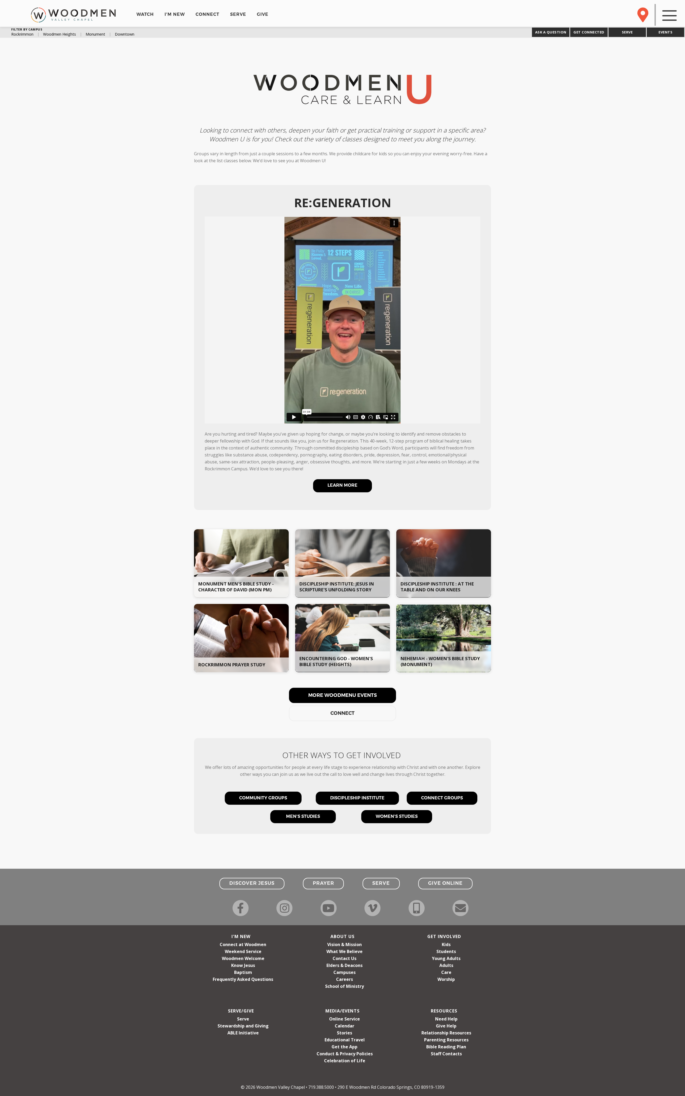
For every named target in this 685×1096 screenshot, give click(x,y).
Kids (446, 944)
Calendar (344, 1026)
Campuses (344, 972)
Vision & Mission (344, 944)
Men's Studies (303, 816)
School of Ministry (344, 986)
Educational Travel (345, 1040)
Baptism (243, 972)
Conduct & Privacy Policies (345, 1054)
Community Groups (263, 797)
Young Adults (446, 958)
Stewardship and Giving (243, 1026)
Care (446, 972)
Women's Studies (397, 816)
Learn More (342, 485)
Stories (344, 1033)
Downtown (124, 34)
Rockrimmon (22, 34)
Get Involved (444, 936)
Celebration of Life (344, 1061)
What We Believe (344, 951)
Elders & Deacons (344, 965)
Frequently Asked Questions (243, 979)
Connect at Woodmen (243, 944)
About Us (342, 936)
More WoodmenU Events (342, 695)
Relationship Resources (446, 1033)
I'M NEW (175, 14)
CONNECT (207, 14)
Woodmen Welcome (243, 958)
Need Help (446, 1019)
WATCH (145, 14)
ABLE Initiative (243, 1033)
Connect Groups (442, 797)
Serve (243, 1019)
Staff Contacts (446, 1054)
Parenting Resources (446, 1040)
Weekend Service (243, 951)
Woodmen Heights (59, 34)
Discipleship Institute (357, 797)
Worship (446, 979)
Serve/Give (241, 1011)
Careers (344, 979)
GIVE (262, 14)
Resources (444, 1011)
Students (446, 951)
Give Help (446, 1026)
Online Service (344, 1019)
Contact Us (344, 958)
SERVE (238, 14)
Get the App (344, 1047)
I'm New (240, 936)
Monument (95, 34)
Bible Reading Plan (446, 1047)
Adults (446, 965)
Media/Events (342, 1011)
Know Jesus (243, 965)
